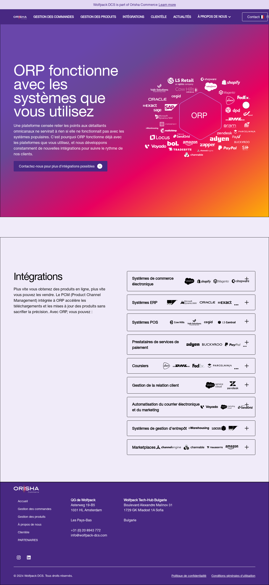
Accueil (23, 501)
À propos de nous (212, 16)
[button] (214, 17)
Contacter (254, 17)
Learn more (167, 5)
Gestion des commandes (34, 509)
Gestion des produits (31, 516)
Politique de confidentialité (188, 575)
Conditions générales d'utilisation (233, 575)
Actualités (182, 16)
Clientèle (23, 532)
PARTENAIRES (28, 540)
